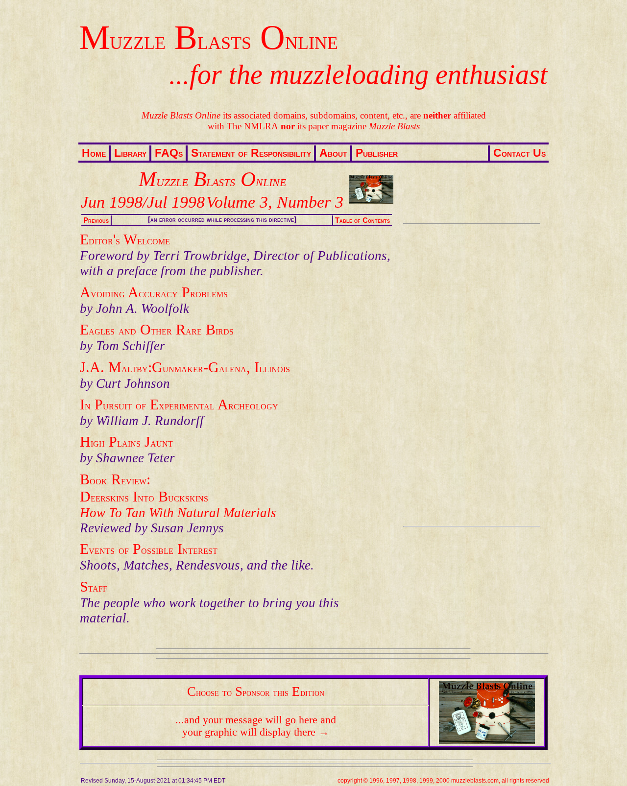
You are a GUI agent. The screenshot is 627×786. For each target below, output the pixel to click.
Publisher (377, 152)
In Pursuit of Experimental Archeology (179, 404)
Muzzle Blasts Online (208, 37)
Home (94, 152)
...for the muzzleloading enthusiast (358, 74)
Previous (96, 220)
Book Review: (115, 479)
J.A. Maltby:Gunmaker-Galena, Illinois (185, 367)
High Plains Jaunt (126, 441)
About (333, 152)
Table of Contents (362, 220)
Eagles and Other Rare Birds (157, 329)
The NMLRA (252, 126)
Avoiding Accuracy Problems (154, 292)
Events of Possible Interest (148, 549)
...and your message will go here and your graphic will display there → (255, 726)
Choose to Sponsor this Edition (255, 691)
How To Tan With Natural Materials (178, 512)
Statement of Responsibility (251, 152)
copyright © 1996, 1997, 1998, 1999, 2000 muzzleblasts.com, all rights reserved (443, 780)
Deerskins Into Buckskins (144, 496)
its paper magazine (350, 126)
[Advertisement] (469, 375)
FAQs (169, 152)
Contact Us (519, 152)
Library (130, 152)
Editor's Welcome (125, 239)
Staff (93, 586)
